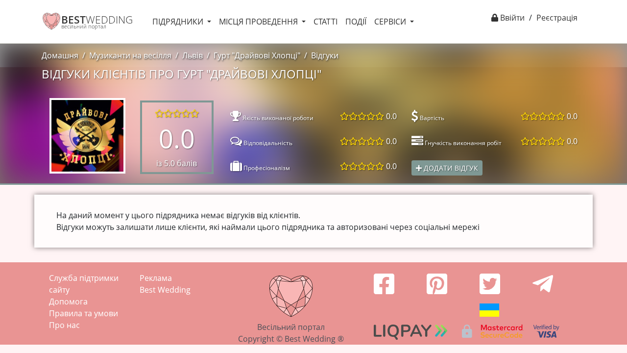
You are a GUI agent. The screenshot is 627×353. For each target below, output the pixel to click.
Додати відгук (450, 168)
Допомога (68, 301)
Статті (326, 21)
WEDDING (97, 19)
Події (355, 21)
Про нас (64, 325)
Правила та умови (83, 313)
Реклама (156, 278)
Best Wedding (165, 289)
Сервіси (391, 21)
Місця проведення (259, 21)
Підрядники (178, 21)
